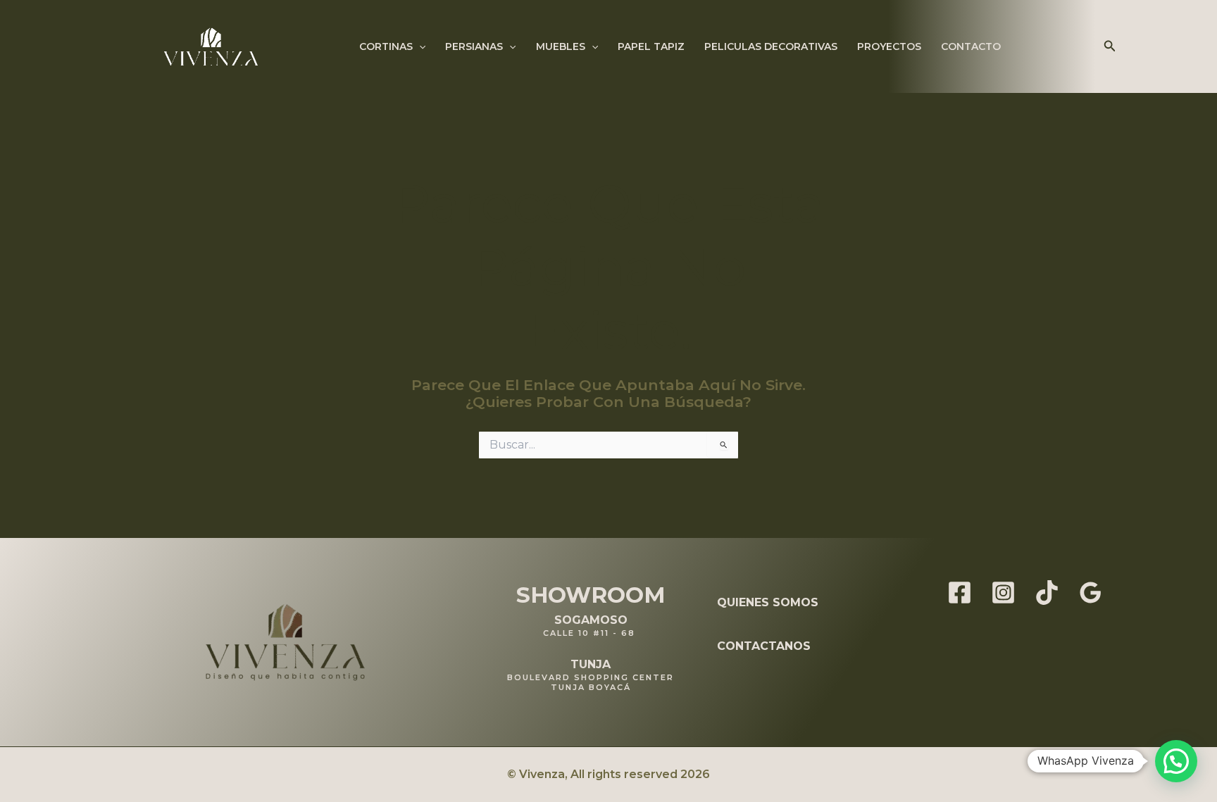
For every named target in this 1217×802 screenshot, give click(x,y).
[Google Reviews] (1090, 592)
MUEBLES (560, 46)
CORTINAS (386, 46)
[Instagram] (1003, 592)
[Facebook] (959, 592)
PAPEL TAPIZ (651, 46)
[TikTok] (1047, 592)
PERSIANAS (474, 46)
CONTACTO (971, 46)
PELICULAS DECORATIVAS (770, 46)
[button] (419, 46)
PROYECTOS (889, 46)
